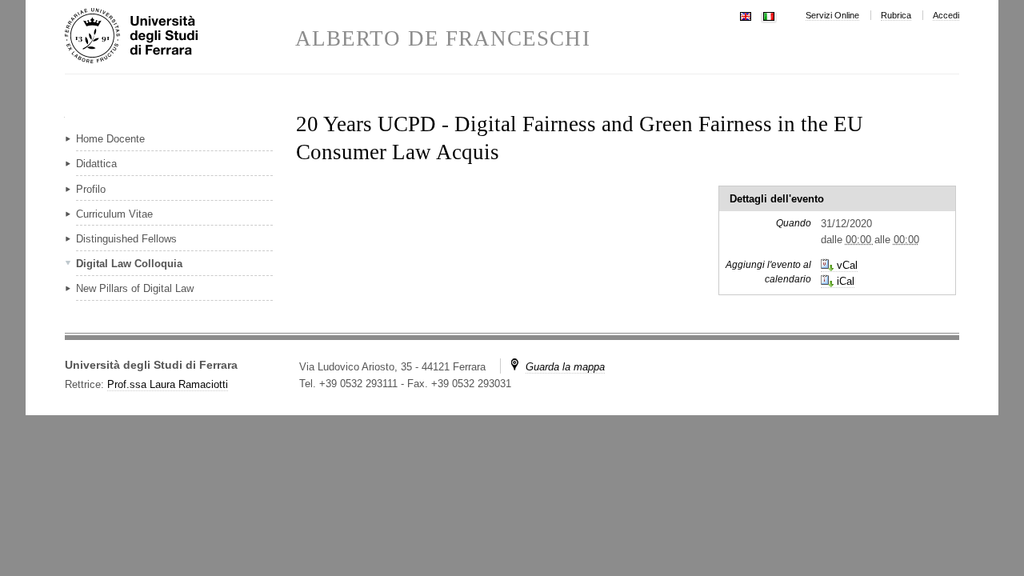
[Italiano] (768, 15)
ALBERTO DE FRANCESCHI (442, 39)
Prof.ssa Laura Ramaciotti (167, 384)
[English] (745, 15)
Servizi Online (832, 15)
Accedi (946, 15)
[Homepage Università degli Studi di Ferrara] (180, 37)
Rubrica (896, 15)
